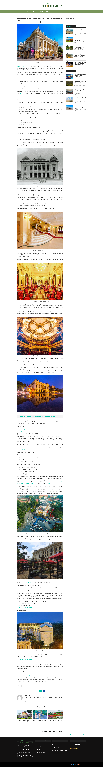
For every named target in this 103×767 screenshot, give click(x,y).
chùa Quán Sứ (29, 483)
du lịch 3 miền (42, 741)
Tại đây (21, 93)
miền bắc (19, 685)
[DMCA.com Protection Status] (74, 748)
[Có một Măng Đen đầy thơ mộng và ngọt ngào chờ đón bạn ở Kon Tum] (69, 83)
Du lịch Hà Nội (24, 15)
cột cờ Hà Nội (22, 483)
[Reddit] (79, 764)
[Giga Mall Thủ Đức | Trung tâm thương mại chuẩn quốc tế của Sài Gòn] (69, 64)
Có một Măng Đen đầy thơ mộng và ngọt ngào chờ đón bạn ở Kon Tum (80, 82)
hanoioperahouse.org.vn (22, 449)
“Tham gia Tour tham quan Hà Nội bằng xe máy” (36, 416)
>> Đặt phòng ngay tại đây (25, 607)
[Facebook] (71, 764)
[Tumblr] (77, 764)
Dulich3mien (38, 764)
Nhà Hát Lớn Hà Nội (22, 66)
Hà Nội (50, 81)
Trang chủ (19, 11)
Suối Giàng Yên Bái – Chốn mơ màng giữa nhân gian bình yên (80, 99)
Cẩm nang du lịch (43, 11)
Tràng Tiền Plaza (23, 431)
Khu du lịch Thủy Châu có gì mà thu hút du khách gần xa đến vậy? (80, 47)
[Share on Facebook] (44, 691)
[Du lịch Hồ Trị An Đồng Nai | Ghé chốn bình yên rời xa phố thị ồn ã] (69, 39)
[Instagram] (75, 764)
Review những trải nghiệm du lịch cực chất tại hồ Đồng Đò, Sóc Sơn (80, 55)
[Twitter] (73, 764)
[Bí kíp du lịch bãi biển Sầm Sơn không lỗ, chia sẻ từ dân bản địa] (69, 31)
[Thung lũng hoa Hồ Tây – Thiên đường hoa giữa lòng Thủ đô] (55, 714)
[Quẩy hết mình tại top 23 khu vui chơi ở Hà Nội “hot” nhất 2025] (40, 714)
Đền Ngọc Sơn (55, 481)
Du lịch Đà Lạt (57, 734)
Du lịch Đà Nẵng (80, 734)
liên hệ (60, 741)
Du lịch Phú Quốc (68, 734)
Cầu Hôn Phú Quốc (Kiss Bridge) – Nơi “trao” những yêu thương (80, 91)
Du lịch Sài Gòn (34, 734)
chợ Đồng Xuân (49, 483)
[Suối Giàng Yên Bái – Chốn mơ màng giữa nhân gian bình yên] (69, 99)
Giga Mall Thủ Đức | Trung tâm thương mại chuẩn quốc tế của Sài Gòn (80, 63)
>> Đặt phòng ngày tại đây (25, 675)
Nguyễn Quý (27, 695)
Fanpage (78, 741)
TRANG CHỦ (19, 15)
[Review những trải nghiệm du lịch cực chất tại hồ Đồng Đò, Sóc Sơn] (69, 56)
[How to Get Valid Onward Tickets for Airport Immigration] (69, 76)
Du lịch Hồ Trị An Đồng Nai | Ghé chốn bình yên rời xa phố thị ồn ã (80, 39)
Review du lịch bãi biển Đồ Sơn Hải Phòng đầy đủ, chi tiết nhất (80, 107)
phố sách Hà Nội (27, 582)
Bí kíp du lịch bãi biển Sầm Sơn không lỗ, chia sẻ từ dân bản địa (80, 31)
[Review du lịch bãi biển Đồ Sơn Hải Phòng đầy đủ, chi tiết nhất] (69, 107)
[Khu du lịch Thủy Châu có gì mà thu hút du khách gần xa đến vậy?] (69, 48)
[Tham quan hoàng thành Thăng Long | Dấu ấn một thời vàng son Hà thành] (24, 714)
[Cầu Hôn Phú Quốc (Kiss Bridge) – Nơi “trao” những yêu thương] (69, 91)
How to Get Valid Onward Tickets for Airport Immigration (80, 75)
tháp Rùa (35, 483)
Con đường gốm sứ (23, 429)
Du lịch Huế (45, 734)
